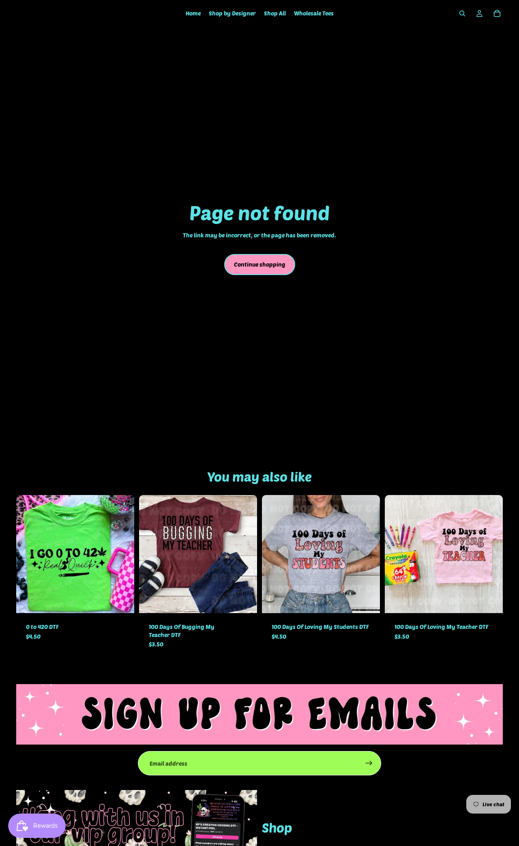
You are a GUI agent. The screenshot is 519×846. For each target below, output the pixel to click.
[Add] (121, 600)
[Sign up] (368, 763)
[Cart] (497, 13)
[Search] (462, 13)
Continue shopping (259, 264)
